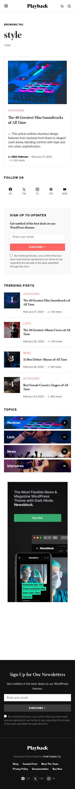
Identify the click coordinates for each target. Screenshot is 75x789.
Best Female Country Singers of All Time (45, 387)
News (27, 353)
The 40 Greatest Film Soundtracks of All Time (35, 120)
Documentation (40, 769)
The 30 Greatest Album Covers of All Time (46, 332)
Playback (37, 6)
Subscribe (36, 247)
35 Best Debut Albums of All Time (45, 360)
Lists (27, 323)
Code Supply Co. (52, 756)
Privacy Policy (20, 769)
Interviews (16, 110)
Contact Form (30, 764)
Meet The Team (49, 764)
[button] (6, 6)
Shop (16, 764)
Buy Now (57, 769)
